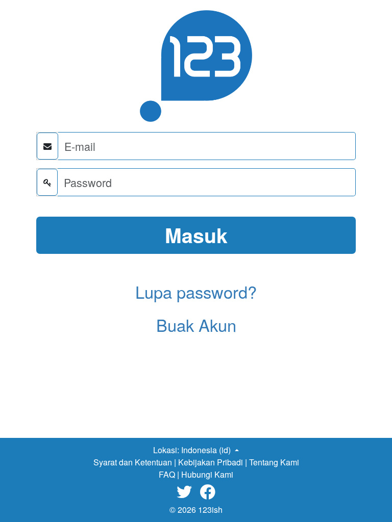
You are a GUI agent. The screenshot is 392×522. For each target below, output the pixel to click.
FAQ (167, 474)
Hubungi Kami (207, 474)
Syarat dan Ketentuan (132, 462)
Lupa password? (196, 291)
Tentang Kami (274, 462)
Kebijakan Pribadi (210, 462)
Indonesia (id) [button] (207, 450)
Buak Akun (196, 324)
